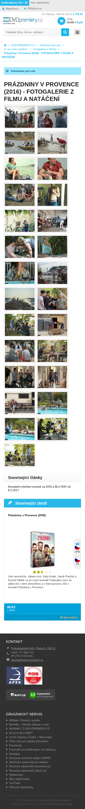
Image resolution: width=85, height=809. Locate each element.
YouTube (14, 783)
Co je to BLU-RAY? (21, 732)
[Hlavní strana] (5, 45)
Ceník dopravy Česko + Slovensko (30, 737)
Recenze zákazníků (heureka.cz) (29, 766)
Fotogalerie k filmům (45, 49)
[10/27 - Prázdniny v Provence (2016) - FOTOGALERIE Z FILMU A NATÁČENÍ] (52, 231)
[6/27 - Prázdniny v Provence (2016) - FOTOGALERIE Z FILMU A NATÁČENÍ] (52, 178)
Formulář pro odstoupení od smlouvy (32, 749)
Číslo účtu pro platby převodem (28, 741)
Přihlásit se (35, 8)
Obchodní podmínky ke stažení (28, 762)
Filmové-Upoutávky (21, 787)
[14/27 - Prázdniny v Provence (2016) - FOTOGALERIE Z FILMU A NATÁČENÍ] (52, 283)
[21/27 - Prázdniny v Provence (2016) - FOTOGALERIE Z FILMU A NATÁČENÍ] (20, 387)
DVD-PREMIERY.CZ (23, 45)
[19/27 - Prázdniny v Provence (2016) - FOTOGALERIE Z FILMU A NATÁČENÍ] (20, 361)
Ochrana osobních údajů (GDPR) (30, 758)
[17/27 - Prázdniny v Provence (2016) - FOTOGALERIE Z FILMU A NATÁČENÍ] (20, 335)
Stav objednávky (40, 2)
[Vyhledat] (65, 32)
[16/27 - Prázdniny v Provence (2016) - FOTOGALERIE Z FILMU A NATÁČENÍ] (52, 309)
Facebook (15, 745)
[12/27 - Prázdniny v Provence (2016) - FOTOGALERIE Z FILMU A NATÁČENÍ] (52, 257)
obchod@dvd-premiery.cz (27, 660)
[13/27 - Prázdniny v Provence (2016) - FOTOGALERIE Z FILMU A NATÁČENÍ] (20, 283)
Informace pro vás (50, 45)
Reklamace (16, 774)
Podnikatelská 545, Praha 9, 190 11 (33, 648)
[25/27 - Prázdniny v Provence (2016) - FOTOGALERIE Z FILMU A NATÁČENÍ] (20, 439)
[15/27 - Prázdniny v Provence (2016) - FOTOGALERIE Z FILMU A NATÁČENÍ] (20, 309)
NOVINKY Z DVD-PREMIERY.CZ (29, 728)
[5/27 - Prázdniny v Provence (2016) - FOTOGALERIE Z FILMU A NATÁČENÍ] (20, 178)
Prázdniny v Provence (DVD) (27, 515)
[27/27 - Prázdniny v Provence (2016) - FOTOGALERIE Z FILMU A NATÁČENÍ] (20, 465)
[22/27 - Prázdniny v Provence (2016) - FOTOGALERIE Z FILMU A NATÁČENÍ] (52, 387)
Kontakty (14, 753)
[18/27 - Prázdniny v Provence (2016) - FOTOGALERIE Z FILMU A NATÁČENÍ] (52, 335)
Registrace (12, 8)
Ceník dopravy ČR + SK (14, 2)
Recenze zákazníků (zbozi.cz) (27, 770)
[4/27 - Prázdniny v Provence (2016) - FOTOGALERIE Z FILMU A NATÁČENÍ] (52, 152)
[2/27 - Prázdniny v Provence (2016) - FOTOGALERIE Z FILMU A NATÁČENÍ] (52, 126)
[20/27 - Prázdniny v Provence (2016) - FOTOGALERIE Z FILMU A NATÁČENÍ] (52, 361)
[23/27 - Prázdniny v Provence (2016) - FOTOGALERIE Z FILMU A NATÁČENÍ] (20, 413)
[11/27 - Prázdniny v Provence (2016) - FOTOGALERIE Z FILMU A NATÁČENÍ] (20, 257)
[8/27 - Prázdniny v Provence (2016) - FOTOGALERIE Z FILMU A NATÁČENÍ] (52, 204)
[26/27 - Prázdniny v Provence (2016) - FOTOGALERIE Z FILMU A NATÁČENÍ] (52, 439)
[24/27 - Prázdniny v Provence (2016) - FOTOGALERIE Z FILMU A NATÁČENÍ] (52, 413)
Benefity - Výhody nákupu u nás (29, 724)
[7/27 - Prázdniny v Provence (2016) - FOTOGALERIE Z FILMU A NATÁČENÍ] (20, 204)
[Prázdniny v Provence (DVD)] (42, 552)
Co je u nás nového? (16, 49)
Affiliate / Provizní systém (24, 720)
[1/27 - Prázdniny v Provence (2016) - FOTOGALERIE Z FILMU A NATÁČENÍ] (20, 126)
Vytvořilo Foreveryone (59, 804)
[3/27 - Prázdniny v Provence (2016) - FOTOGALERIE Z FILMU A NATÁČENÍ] (20, 152)
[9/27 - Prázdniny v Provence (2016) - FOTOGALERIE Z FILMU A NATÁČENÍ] (20, 231)
